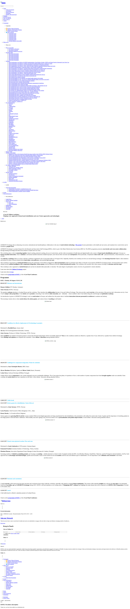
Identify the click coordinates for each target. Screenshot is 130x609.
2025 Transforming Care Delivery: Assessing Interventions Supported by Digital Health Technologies (30, 68)
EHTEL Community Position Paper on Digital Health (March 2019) (23, 163)
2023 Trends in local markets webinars (17, 77)
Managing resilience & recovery (15, 51)
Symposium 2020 (12, 38)
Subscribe (8, 209)
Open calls (11, 202)
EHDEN (10, 127)
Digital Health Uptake (13, 116)
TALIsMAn (11, 129)
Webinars (8, 61)
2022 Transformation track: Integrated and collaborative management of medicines (26, 83)
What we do (5, 42)
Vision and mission (10, 9)
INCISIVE (11, 123)
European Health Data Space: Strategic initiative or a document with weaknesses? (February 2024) (30, 160)
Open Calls (8, 201)
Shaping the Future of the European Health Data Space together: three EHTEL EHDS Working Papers (31, 154)
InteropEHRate (12, 126)
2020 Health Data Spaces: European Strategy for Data (20, 99)
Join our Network (7, 518)
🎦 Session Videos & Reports (12, 28)
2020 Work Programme (14, 60)
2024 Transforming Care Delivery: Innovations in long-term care (22, 75)
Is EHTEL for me (7, 17)
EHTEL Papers (9, 206)
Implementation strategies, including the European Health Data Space (23, 190)
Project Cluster (9, 151)
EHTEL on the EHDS (11, 152)
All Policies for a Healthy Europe (16, 167)
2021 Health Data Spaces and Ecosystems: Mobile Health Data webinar (24, 88)
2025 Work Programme (14, 53)
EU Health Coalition (13, 170)
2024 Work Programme (14, 55)
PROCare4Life (12, 130)
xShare (10, 105)
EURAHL (11, 171)
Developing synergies (13, 50)
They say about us (7, 18)
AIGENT (11, 104)
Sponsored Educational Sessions (15, 181)
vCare (10, 128)
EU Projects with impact (14, 49)
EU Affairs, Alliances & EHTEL (13, 165)
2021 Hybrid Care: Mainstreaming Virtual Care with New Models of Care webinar (26, 90)
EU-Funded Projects (10, 102)
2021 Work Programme (14, 58)
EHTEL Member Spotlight (11, 200)
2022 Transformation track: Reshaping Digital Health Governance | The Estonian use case (28, 85)
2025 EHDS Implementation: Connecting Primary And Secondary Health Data (25, 67)
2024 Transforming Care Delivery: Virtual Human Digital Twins (22, 73)
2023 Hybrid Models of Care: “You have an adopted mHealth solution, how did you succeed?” (29, 79)
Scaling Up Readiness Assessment (16, 176)
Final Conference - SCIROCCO (15, 101)
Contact (5, 20)
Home (4, 591)
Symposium (5, 23)
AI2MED (11, 111)
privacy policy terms (15, 533)
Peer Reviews (12, 174)
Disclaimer (5, 597)
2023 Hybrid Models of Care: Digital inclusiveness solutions (21, 80)
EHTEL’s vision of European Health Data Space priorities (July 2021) (24, 162)
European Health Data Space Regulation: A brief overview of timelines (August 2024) (27, 157)
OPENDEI (11, 121)
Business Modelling (13, 177)
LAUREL (11, 108)
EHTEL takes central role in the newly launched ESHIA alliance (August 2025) (26, 155)
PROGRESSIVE (12, 141)
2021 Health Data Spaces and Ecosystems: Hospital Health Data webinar (24, 89)
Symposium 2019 (12, 39)
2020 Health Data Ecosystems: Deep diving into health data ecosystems (24, 93)
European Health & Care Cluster (16, 149)
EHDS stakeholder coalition (15, 168)
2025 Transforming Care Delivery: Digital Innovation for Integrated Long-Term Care (27, 69)
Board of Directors (10, 12)
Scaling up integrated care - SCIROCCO (17, 100)
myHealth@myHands (13, 113)
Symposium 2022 (12, 36)
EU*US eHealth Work (13, 145)
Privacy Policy (6, 598)
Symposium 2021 (12, 37)
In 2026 (5, 182)
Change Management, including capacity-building (19, 191)
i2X (9, 115)
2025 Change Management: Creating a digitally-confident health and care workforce (27, 71)
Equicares (11, 107)
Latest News (8, 199)
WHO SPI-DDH (12, 166)
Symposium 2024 (12, 33)
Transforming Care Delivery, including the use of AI (20, 188)
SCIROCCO (11, 134)
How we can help (10, 47)
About (4, 8)
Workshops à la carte (13, 179)
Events (4, 192)
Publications (8, 205)
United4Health (12, 146)
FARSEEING (12, 140)
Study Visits (11, 178)
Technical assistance (13, 173)
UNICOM (11, 117)
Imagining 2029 (9, 52)
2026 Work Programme (11, 187)
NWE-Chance (12, 143)
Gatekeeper (11, 122)
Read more (3, 523)
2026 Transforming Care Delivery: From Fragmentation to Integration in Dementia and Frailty (29, 64)
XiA (10, 112)
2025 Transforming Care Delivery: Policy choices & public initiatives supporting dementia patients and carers (32, 66)
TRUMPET (11, 124)
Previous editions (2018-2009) (15, 41)
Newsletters (8, 207)
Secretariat (8, 13)
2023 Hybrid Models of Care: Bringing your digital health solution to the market (26, 78)
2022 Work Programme (14, 57)
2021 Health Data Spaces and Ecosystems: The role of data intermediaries (24, 86)
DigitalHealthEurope (13, 137)
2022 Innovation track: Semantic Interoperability (19, 82)
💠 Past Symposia (10, 32)
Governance (8, 11)
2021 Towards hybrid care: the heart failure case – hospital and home (23, 91)
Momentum (11, 135)
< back (2, 218)
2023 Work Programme (14, 56)
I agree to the (12, 533)
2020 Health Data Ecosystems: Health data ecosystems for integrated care (24, 96)
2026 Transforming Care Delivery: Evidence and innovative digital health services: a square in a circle (30, 63)
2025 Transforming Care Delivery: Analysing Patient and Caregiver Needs (24, 72)
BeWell (10, 110)
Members (5, 15)
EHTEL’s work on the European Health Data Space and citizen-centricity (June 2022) (27, 161)
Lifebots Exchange (17, 269)
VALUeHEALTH (13, 144)
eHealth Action (12, 148)
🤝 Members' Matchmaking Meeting (14, 29)
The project (78, 245)
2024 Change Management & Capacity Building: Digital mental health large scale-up (27, 74)
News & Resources (7, 193)
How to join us (6, 19)
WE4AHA (11, 138)
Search (4, 592)
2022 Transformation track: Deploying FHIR (18, 84)
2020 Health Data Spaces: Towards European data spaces (21, 94)
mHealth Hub (11, 119)
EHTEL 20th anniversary (11, 14)
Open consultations (13, 204)
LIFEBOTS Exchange (13, 118)
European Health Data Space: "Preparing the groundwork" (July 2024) (24, 159)
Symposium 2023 (12, 34)
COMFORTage (12, 106)
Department (5, 594)
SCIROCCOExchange (13, 133)
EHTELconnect (9, 172)
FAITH (10, 132)
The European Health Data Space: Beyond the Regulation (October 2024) (24, 156)
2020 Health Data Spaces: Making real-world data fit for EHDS (22, 95)
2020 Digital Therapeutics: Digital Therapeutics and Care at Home (23, 97)
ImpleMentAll (12, 139)
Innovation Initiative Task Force (15, 150)
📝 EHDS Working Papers (12, 31)
